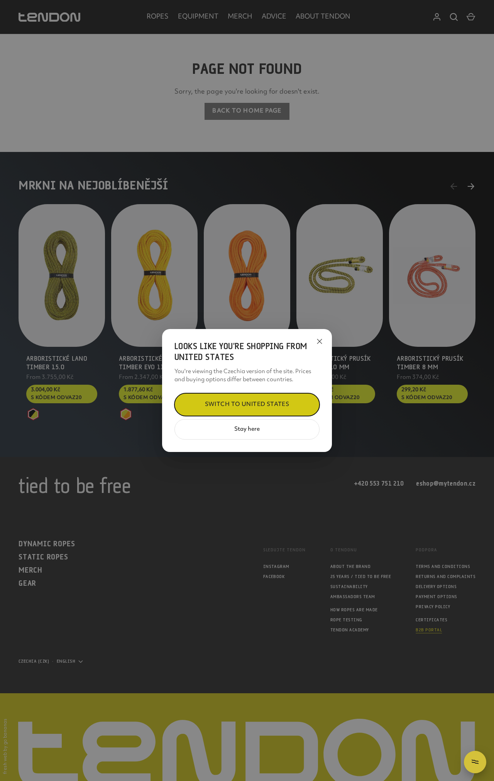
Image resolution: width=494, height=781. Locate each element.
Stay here (247, 429)
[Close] (319, 341)
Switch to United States (247, 405)
